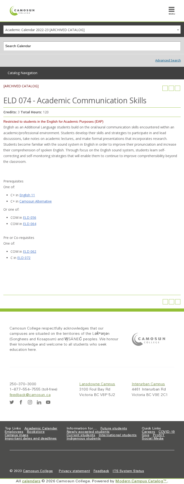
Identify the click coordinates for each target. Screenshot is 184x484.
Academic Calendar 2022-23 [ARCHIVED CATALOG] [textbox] (45, 30)
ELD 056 (29, 217)
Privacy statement (74, 471)
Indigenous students (84, 438)
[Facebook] (20, 402)
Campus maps (16, 435)
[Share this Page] (165, 88)
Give (145, 435)
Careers (148, 432)
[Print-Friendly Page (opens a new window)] (171, 88)
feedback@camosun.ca (30, 395)
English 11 (27, 195)
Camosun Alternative (35, 201)
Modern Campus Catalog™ (141, 481)
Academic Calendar (41, 428)
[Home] (22, 11)
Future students (113, 428)
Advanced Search (168, 60)
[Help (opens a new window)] (177, 88)
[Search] (176, 46)
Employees (14, 432)
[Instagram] (29, 402)
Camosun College (38, 471)
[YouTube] (48, 402)
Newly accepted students (88, 432)
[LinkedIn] (39, 402)
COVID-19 (167, 432)
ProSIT (159, 435)
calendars (31, 481)
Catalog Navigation (22, 73)
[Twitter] (11, 402)
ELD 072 (23, 257)
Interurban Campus (148, 384)
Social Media (153, 438)
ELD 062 (29, 251)
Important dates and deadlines (31, 438)
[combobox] (92, 29)
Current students (81, 435)
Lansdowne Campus (97, 384)
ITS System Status (128, 471)
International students (118, 435)
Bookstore (36, 432)
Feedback (101, 471)
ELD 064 (29, 223)
